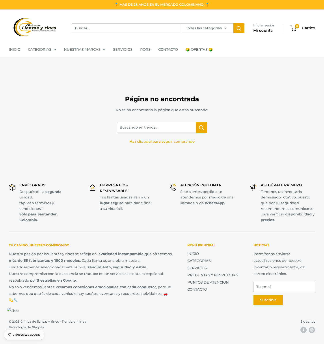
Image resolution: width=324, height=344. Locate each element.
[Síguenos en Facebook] (303, 330)
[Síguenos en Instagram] (312, 330)
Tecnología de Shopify (26, 327)
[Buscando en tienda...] (201, 127)
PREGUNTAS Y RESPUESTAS (212, 275)
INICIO (14, 49)
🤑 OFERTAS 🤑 (199, 49)
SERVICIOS (122, 49)
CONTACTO (168, 49)
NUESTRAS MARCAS (82, 49)
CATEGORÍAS (39, 49)
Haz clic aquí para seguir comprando (162, 141)
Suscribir (268, 300)
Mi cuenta (263, 30)
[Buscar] (238, 28)
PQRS (145, 49)
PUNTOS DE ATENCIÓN (208, 282)
